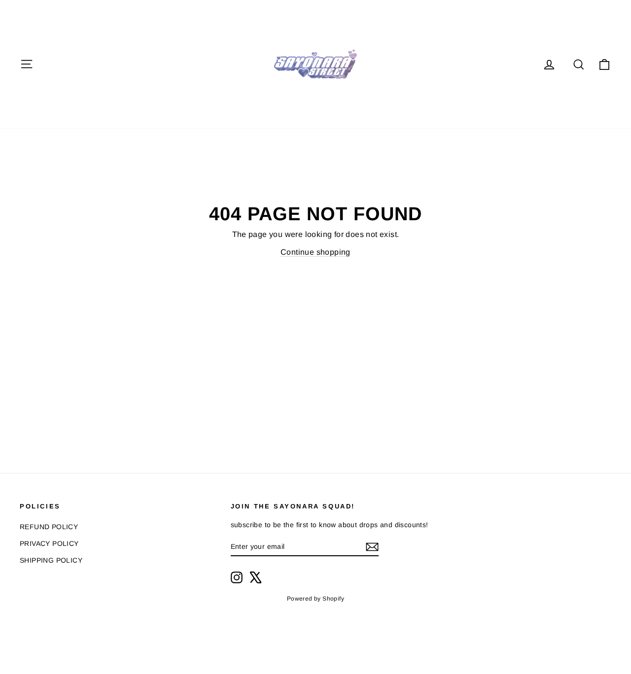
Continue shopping (315, 252)
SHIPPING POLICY (51, 560)
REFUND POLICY (49, 527)
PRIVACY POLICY (49, 543)
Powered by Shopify (315, 598)
